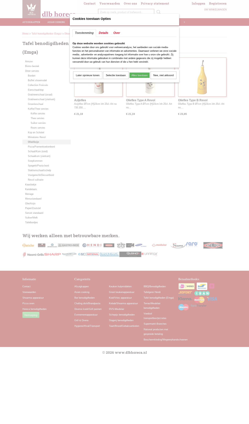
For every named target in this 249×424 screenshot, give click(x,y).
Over (116, 32)
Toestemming (84, 32)
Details (103, 32)
